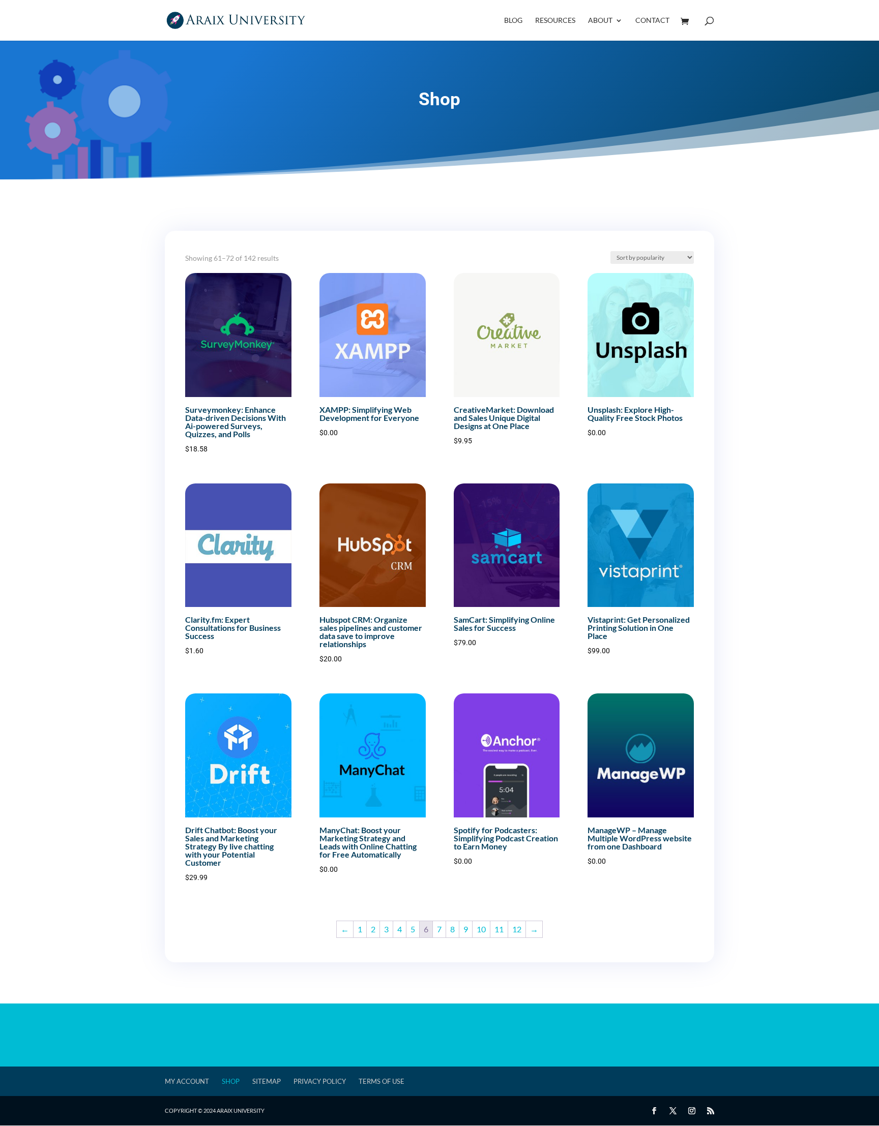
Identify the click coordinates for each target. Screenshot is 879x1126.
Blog (513, 20)
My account (187, 1081)
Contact (652, 20)
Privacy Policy (320, 1081)
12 (516, 929)
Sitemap (266, 1081)
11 (499, 929)
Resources (555, 20)
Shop (231, 1081)
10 (481, 929)
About (600, 20)
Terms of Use (381, 1081)
